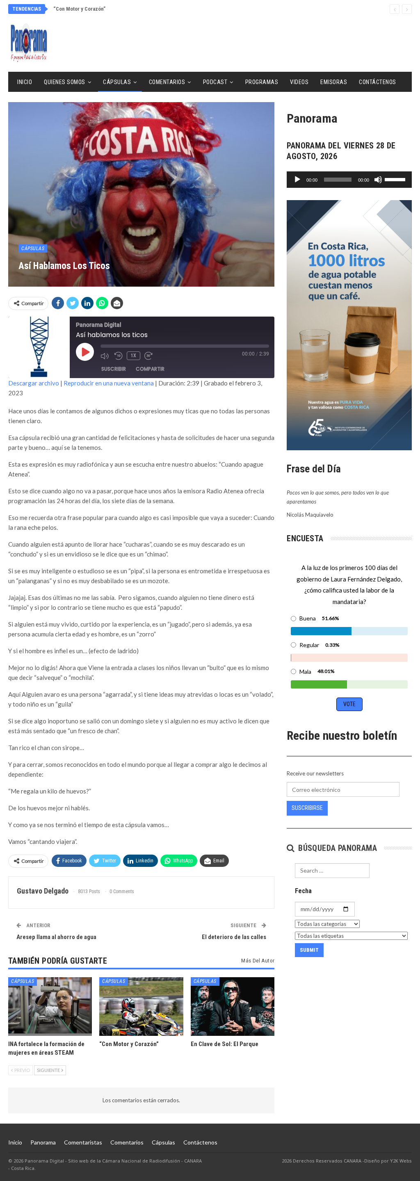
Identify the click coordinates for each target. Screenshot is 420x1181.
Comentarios (167, 82)
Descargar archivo (33, 383)
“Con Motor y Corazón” (79, 9)
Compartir (150, 368)
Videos (299, 82)
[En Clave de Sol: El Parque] (232, 1006)
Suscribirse (307, 808)
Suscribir (113, 368)
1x (133, 355)
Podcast (215, 82)
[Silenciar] (378, 180)
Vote (349, 704)
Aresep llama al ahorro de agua (56, 937)
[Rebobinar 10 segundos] (118, 356)
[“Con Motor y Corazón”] (141, 1006)
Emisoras (333, 82)
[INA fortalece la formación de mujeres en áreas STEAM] (50, 1006)
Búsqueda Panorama (336, 848)
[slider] (396, 178)
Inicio (24, 82)
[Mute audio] (105, 356)
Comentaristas (83, 1142)
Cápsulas (117, 82)
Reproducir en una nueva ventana (109, 383)
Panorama (43, 1142)
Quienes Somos (64, 82)
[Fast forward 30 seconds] (149, 356)
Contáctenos (377, 82)
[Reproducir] (297, 180)
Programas (261, 82)
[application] (349, 179)
